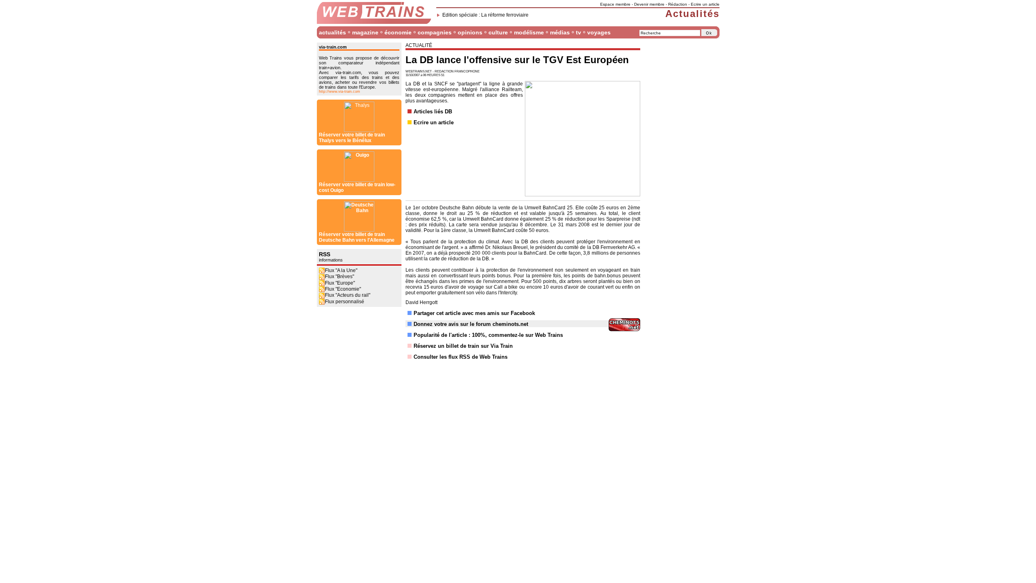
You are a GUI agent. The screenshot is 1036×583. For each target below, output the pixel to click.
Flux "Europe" (340, 283)
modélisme (529, 32)
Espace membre (615, 4)
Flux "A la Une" (341, 270)
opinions (470, 32)
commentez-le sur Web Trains (525, 335)
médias (560, 32)
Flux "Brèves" (339, 276)
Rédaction (677, 4)
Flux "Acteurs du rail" (347, 295)
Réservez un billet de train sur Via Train (463, 346)
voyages (599, 32)
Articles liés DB (433, 112)
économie (398, 32)
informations (331, 259)
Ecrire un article (705, 4)
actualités (332, 32)
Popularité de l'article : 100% (449, 335)
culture (498, 32)
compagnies (435, 32)
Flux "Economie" (343, 289)
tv (578, 32)
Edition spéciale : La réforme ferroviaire (485, 15)
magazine (365, 32)
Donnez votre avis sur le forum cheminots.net (471, 324)
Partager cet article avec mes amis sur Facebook (474, 313)
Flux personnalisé (344, 301)
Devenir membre (649, 4)
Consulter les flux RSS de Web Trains (460, 357)
